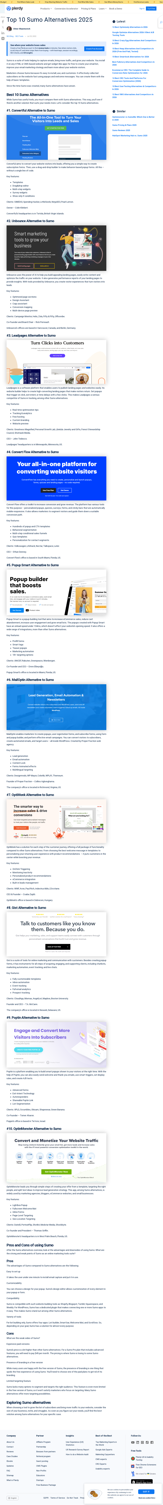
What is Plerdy (13, 1480)
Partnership (41, 1447)
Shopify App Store (143, 1482)
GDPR (45, 1498)
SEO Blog (10, 36)
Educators (40, 1475)
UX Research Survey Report (77, 1450)
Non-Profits (41, 1471)
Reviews (10, 1451)
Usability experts (103, 1469)
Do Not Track (72, 1498)
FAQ (8, 1471)
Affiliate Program (43, 1442)
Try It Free (151, 9)
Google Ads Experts (104, 1450)
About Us (10, 1442)
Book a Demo (115, 8)
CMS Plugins (41, 1466)
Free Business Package (46, 1485)
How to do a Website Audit (77, 1454)
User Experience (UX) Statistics (75, 1443)
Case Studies (12, 1456)
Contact (10, 1447)
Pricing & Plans (88, 8)
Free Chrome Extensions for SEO (146, 1466)
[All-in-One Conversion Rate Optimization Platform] (15, 8)
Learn (102, 8)
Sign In (142, 9)
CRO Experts (101, 1464)
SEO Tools (19, 36)
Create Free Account (94, 49)
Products (45, 8)
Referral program (43, 1456)
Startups (40, 1480)
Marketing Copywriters (105, 1454)
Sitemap (10, 1475)
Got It (146, 1492)
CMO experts (101, 1459)
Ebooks (10, 1461)
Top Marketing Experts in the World (106, 1443)
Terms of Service (57, 1498)
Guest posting (42, 1461)
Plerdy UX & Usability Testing (144, 1458)
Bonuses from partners (45, 1451)
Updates (10, 1466)
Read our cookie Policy (147, 1498)
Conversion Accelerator (66, 8)
